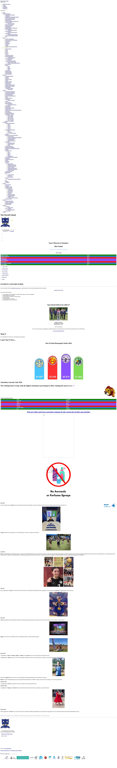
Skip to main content (4, 1)
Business (7, 134)
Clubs (2, 279)
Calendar (4, 6)
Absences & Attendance (10, 91)
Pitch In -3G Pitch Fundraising (11, 40)
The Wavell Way (8, 74)
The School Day (8, 72)
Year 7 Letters (10, 115)
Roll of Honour (8, 31)
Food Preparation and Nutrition (11, 157)
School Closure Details (9, 107)
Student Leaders (8, 71)
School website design (4, 750)
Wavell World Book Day (12, 169)
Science (6, 181)
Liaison (6, 80)
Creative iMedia (11, 144)
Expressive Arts (8, 150)
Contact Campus (8, 198)
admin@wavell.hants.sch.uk (6, 733)
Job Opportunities (8, 25)
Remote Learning (11, 100)
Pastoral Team (8, 83)
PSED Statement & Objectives (11, 28)
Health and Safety (11, 209)
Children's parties (8, 186)
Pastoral (4, 75)
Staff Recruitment (8, 203)
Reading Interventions (12, 166)
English (6, 149)
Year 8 (6, 51)
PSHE (6, 178)
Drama (9, 152)
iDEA (9, 145)
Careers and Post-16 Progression (11, 135)
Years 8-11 (10, 132)
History (6, 160)
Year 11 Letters (11, 120)
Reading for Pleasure (12, 164)
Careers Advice (11, 136)
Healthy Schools (8, 79)
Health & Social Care (9, 159)
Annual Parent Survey (12, 104)
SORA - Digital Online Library (14, 63)
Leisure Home (8, 184)
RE (6, 180)
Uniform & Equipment (9, 113)
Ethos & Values (8, 20)
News (4, 37)
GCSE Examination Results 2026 (11, 21)
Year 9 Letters (10, 117)
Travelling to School (9, 88)
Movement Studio (11, 194)
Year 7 (6, 49)
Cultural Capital (11, 170)
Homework (7, 99)
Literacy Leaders (11, 167)
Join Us (4, 199)
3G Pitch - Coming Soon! (13, 197)
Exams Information (9, 58)
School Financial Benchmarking (11, 35)
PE (6, 173)
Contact (4, 205)
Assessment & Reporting (10, 92)
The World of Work (11, 140)
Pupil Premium (8, 29)
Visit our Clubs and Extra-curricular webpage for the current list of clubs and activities (58, 412)
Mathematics (7, 172)
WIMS (4, 212)
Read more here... (60, 657)
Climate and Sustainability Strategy (12, 17)
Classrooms (10, 192)
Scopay (4, 5)
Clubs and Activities (9, 55)
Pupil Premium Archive (12, 30)
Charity (6, 45)
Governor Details (11, 23)
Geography (7, 158)
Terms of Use (8, 210)
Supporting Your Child (12, 168)
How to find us (8, 208)
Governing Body (8, 22)
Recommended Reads (12, 61)
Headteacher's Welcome (10, 14)
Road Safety (10, 89)
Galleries (7, 44)
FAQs (6, 97)
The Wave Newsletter (9, 38)
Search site (2, 753)
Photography (10, 156)
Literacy (7, 162)
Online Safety (8, 82)
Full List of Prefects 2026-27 (58, 330)
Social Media (7, 41)
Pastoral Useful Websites (10, 84)
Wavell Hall (10, 191)
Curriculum (5, 122)
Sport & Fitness (11, 174)
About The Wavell (6, 13)
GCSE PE (10, 175)
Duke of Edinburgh (9, 56)
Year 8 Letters (10, 116)
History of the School (9, 24)
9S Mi (2, 255)
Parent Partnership (8, 103)
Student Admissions (9, 201)
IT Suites (9, 193)
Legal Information (7, 748)
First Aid (7, 78)
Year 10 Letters (11, 118)
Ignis (9, 67)
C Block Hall (10, 190)
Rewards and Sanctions (9, 86)
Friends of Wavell (8, 98)
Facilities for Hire (8, 187)
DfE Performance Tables (10, 18)
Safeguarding (7, 33)
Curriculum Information (10, 123)
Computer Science (11, 143)
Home (4, 12)
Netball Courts (10, 196)
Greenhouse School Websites (16, 750)
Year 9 (6, 52)
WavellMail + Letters (9, 114)
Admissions (5, 7)
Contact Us (5, 8)
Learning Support (8, 171)
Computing (7, 141)
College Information (12, 138)
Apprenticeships (11, 139)
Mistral (9, 68)
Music (9, 155)
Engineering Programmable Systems (12, 148)
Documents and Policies (10, 19)
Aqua (9, 66)
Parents (4, 90)
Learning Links (8, 48)
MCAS (6, 101)
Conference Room (11, 195)
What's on (7, 185)
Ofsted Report (8, 26)
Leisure (4, 183)
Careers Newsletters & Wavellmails (14, 137)
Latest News (7, 43)
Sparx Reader (10, 163)
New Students (8, 64)
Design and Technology (10, 147)
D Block (7, 77)
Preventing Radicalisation (13, 34)
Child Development (9, 146)
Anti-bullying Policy (9, 76)
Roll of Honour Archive (12, 32)
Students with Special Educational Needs (13, 110)
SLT (6, 36)
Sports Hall (10, 189)
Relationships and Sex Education (14, 179)
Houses (6, 65)
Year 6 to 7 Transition (9, 121)
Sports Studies (10, 176)
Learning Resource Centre (10, 60)
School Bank (7, 106)
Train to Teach (8, 204)
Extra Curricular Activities (10, 95)
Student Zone (5, 47)
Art (8, 151)
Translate (12, 231)
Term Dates (7, 111)
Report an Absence (6, 4)
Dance (9, 153)
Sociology (7, 182)
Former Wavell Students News (11, 46)
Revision (9, 59)
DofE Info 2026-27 (11, 57)
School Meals (8, 109)
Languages (7, 161)
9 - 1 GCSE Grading (12, 133)
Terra (9, 69)
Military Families (8, 81)
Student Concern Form (16, 288)
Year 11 (6, 54)
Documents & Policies (9, 93)
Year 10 (6, 53)
